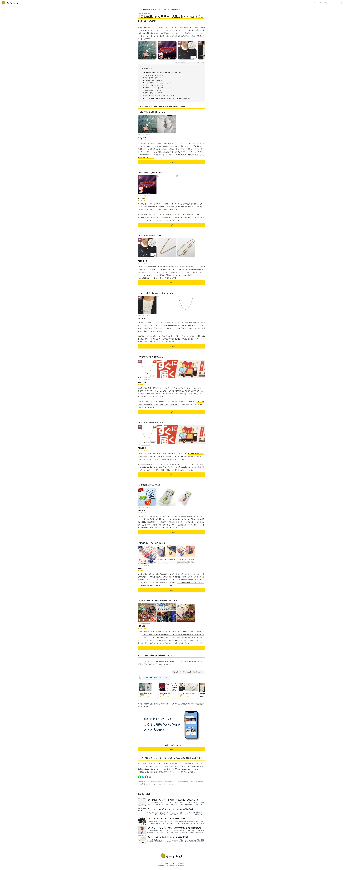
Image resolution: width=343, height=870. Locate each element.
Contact (172, 863)
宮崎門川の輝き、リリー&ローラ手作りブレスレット (159, 95)
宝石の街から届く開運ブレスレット (155, 78)
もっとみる (171, 162)
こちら (166, 785)
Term (160, 863)
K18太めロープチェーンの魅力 (153, 80)
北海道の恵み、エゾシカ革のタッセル (155, 93)
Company (181, 863)
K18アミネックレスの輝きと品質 (154, 85)
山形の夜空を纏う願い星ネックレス (155, 75)
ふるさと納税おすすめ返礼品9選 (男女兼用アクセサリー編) (162, 72)
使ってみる (171, 749)
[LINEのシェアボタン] (139, 777)
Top (139, 9)
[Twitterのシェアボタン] (142, 777)
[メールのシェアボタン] (150, 777)
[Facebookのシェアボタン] (146, 777)
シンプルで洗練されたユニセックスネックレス (158, 83)
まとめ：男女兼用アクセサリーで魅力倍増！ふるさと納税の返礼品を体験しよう (168, 98)
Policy (166, 863)
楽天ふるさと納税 (145, 134)
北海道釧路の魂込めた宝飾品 (153, 90)
